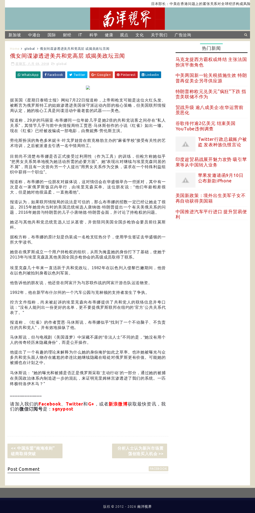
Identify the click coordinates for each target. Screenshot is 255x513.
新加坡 (14, 35)
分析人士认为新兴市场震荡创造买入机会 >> (141, 451)
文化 (139, 35)
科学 (93, 35)
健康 (109, 35)
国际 (52, 35)
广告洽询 (183, 35)
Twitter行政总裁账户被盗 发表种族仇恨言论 (222, 142)
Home (14, 48)
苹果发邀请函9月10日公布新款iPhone (221, 178)
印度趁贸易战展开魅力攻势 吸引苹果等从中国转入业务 (211, 162)
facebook (158, 468)
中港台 (34, 35)
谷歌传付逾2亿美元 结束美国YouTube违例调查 (206, 126)
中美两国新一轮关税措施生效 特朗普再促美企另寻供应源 (211, 78)
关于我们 (159, 35)
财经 (67, 35)
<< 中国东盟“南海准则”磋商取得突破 (33, 451)
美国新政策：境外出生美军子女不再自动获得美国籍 (211, 198)
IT (80, 35)
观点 (124, 35)
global (29, 48)
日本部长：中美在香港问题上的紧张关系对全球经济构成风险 (193, 4)
